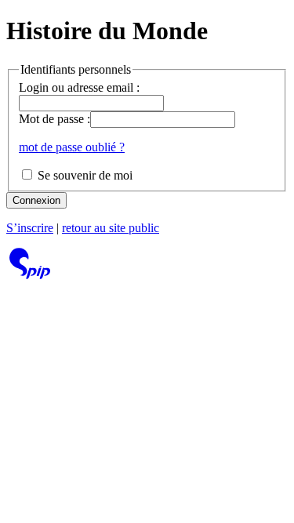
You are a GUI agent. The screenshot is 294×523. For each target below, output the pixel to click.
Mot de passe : (54, 118)
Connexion (36, 200)
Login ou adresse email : (79, 87)
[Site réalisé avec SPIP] (29, 274)
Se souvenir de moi (83, 175)
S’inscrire (29, 227)
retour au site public (110, 227)
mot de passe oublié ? (72, 147)
